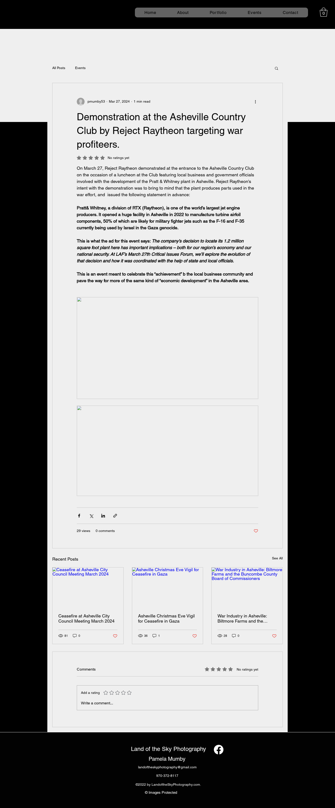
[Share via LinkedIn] (103, 515)
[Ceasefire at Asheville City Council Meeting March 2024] (87, 587)
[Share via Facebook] (79, 515)
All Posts (58, 68)
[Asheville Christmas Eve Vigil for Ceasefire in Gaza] (167, 587)
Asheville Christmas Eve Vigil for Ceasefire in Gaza (166, 618)
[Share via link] (115, 515)
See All (277, 558)
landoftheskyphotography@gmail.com (167, 767)
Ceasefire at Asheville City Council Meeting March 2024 (86, 618)
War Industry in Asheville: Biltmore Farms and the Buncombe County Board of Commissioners (245, 618)
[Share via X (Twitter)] (91, 515)
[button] (323, 12)
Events (80, 68)
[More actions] (255, 102)
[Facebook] (218, 749)
